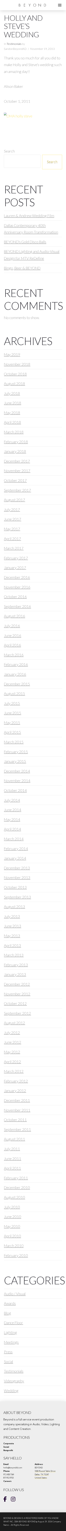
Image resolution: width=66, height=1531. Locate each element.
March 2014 (14, 838)
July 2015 (12, 703)
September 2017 (17, 490)
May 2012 (12, 1052)
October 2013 (15, 887)
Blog (7, 1313)
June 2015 (12, 712)
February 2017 (16, 558)
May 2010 (12, 1226)
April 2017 (12, 538)
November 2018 (17, 364)
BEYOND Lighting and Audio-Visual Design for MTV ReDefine (31, 255)
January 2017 (15, 567)
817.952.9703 (8, 1478)
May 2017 (12, 528)
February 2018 (16, 441)
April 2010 (12, 1236)
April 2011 (12, 1168)
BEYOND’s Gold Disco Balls (25, 241)
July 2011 (12, 1148)
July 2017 (12, 509)
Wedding (11, 1390)
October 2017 (15, 480)
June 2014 (12, 809)
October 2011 (15, 1119)
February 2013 (16, 964)
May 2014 (12, 819)
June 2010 (12, 1216)
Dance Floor (13, 1322)
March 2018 (14, 432)
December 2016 (17, 577)
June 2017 (12, 519)
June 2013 (12, 926)
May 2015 (12, 722)
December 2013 (17, 868)
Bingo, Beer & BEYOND (22, 268)
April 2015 (12, 732)
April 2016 (12, 645)
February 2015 (16, 751)
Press (8, 1351)
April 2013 (12, 945)
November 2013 (17, 877)
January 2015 (15, 761)
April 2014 (12, 829)
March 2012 (14, 1071)
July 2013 (12, 916)
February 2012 (16, 1081)
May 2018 (12, 412)
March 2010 (14, 1245)
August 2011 (14, 1139)
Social (8, 1361)
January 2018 (15, 451)
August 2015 (14, 693)
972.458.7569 (8, 1474)
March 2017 (14, 548)
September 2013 (17, 897)
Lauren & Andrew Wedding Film (29, 215)
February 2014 (16, 848)
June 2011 (12, 1158)
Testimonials (14, 44)
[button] (59, 5)
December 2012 (17, 984)
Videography (14, 1380)
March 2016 (14, 654)
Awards (10, 1303)
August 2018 (14, 383)
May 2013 (12, 935)
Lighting (10, 1332)
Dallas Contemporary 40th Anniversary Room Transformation (31, 228)
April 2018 (12, 422)
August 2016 (14, 616)
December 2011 (17, 1100)
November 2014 (17, 780)
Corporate (8, 1443)
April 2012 (12, 1061)
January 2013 (15, 974)
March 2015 (14, 742)
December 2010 (17, 1187)
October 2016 (15, 596)
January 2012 (15, 1090)
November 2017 (17, 470)
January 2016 (15, 674)
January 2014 (15, 858)
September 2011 (17, 1129)
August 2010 (14, 1197)
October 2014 (15, 790)
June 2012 (12, 1042)
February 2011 (16, 1178)
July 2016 (12, 625)
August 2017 (14, 499)
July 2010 (12, 1207)
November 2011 (17, 1110)
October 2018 (15, 374)
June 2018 (12, 403)
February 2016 (16, 664)
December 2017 (17, 461)
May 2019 (12, 354)
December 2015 (17, 684)
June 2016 (12, 635)
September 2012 (17, 1013)
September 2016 (17, 606)
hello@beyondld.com (12, 1467)
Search (9, 151)
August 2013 (14, 906)
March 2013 (14, 955)
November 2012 (17, 994)
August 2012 (14, 1022)
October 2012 (15, 1003)
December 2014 (17, 771)
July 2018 (12, 393)
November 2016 (17, 587)
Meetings (11, 1342)
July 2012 (12, 1032)
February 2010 (16, 1255)
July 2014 (12, 800)
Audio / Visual (15, 1293)
